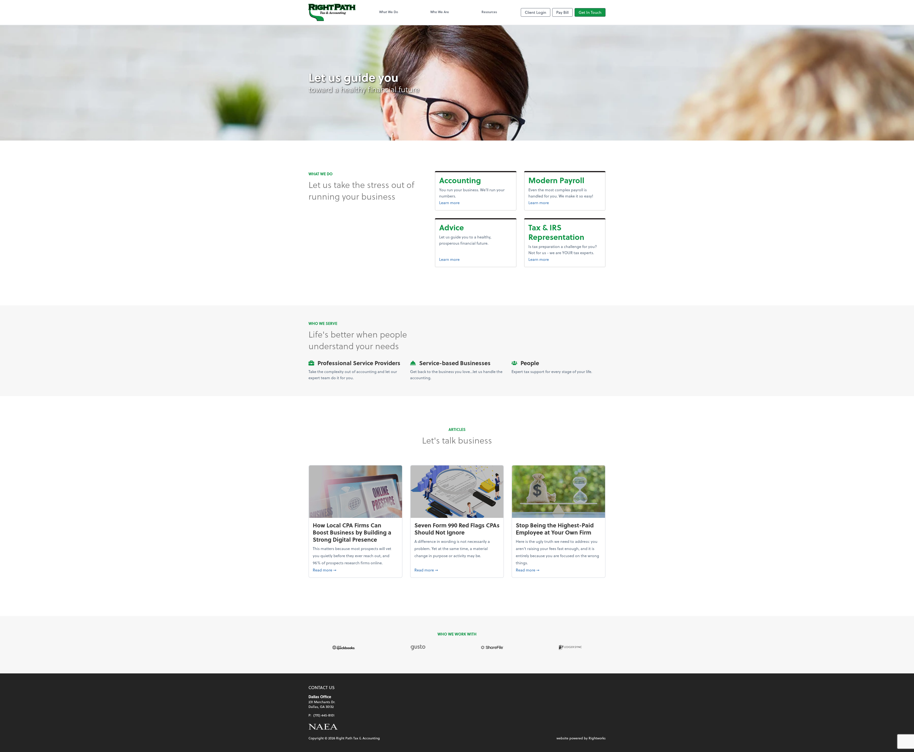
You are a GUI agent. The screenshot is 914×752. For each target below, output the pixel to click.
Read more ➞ (355, 570)
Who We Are (439, 11)
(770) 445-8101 (323, 715)
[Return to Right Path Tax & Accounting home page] (331, 12)
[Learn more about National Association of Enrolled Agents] (323, 726)
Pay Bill (562, 12)
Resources (489, 11)
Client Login (535, 12)
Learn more (467, 202)
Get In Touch (590, 12)
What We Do (388, 11)
